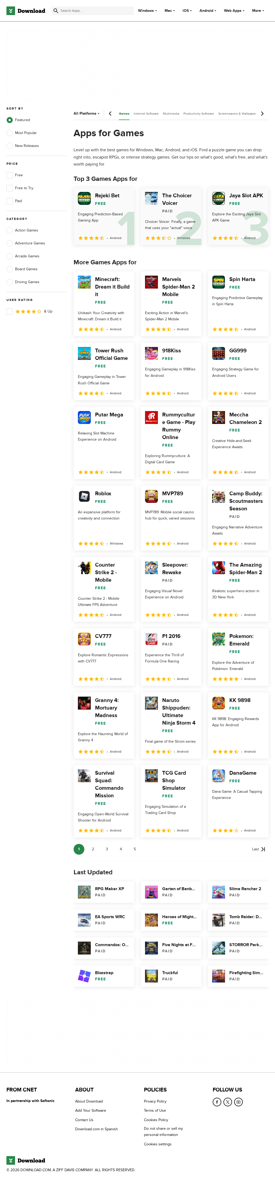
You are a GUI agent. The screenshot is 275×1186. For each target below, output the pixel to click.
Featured (22, 120)
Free (19, 175)
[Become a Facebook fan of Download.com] (217, 1102)
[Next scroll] (262, 113)
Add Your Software (90, 1110)
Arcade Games (27, 256)
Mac (168, 11)
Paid (18, 201)
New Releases (27, 145)
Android (206, 11)
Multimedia (171, 113)
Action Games (26, 230)
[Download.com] (25, 10)
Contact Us (84, 1120)
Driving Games (27, 282)
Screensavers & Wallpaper (237, 113)
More (256, 10)
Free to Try (24, 188)
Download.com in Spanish (96, 1129)
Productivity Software (198, 113)
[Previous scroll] (110, 113)
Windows (146, 11)
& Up (48, 311)
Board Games (26, 269)
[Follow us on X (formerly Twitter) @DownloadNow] (227, 1102)
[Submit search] (56, 10)
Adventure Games (30, 243)
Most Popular (26, 133)
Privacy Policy (155, 1101)
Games (124, 114)
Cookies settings (158, 1144)
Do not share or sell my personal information (163, 1131)
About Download (89, 1101)
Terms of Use (155, 1110)
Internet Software (146, 113)
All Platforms (85, 113)
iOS (186, 11)
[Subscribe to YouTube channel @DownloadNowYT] (238, 1102)
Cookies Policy (156, 1120)
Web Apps (232, 11)
